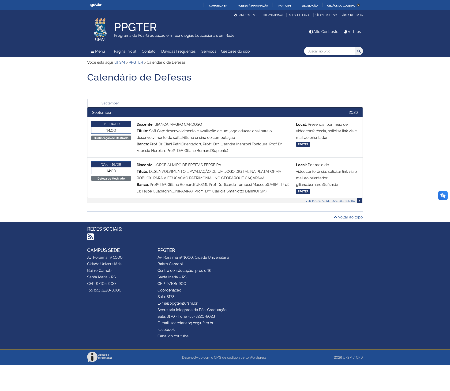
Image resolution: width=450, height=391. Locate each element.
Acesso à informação (253, 5)
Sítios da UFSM (326, 15)
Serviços (208, 51)
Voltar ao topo (350, 216)
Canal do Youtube (173, 335)
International (273, 15)
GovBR (96, 5)
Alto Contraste (325, 31)
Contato (149, 51)
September (110, 103)
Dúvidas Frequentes (178, 51)
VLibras (354, 31)
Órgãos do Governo (341, 5)
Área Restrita (352, 15)
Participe (284, 5)
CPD (359, 357)
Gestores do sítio (235, 51)
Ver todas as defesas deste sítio (330, 201)
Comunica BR (218, 5)
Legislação (310, 5)
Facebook (166, 329)
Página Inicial (125, 51)
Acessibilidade (300, 15)
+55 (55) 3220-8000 (104, 289)
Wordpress (258, 357)
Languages (246, 15)
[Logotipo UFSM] (100, 28)
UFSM (347, 357)
